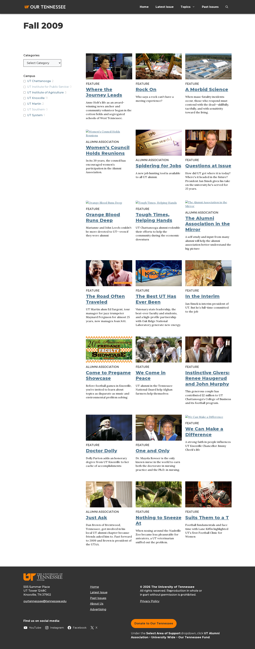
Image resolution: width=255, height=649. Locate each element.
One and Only (152, 450)
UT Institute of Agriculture (45, 92)
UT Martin (34, 103)
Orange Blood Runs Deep (103, 217)
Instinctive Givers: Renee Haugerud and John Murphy (207, 378)
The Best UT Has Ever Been (156, 299)
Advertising (98, 609)
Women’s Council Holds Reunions (108, 150)
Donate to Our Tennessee (153, 623)
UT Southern (36, 109)
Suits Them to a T (207, 517)
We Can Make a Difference (204, 431)
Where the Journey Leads (104, 92)
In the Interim (202, 296)
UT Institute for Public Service (48, 86)
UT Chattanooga (39, 81)
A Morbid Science (206, 89)
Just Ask (96, 517)
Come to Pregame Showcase (108, 375)
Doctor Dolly (101, 450)
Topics (185, 6)
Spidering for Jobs (158, 165)
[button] (227, 7)
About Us (96, 603)
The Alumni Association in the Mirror (207, 223)
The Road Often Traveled (105, 299)
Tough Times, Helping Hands (154, 217)
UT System (35, 115)
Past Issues (210, 6)
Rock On (146, 89)
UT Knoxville (36, 98)
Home (144, 6)
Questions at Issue (208, 165)
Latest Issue (165, 6)
